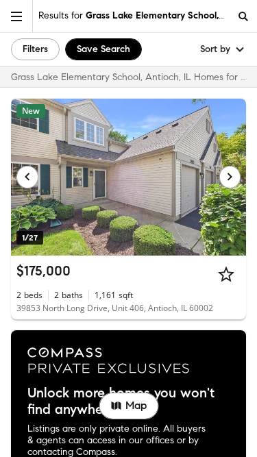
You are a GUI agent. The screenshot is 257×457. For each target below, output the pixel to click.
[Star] (226, 274)
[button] (16, 16)
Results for (134, 15)
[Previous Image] (27, 177)
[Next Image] (230, 177)
